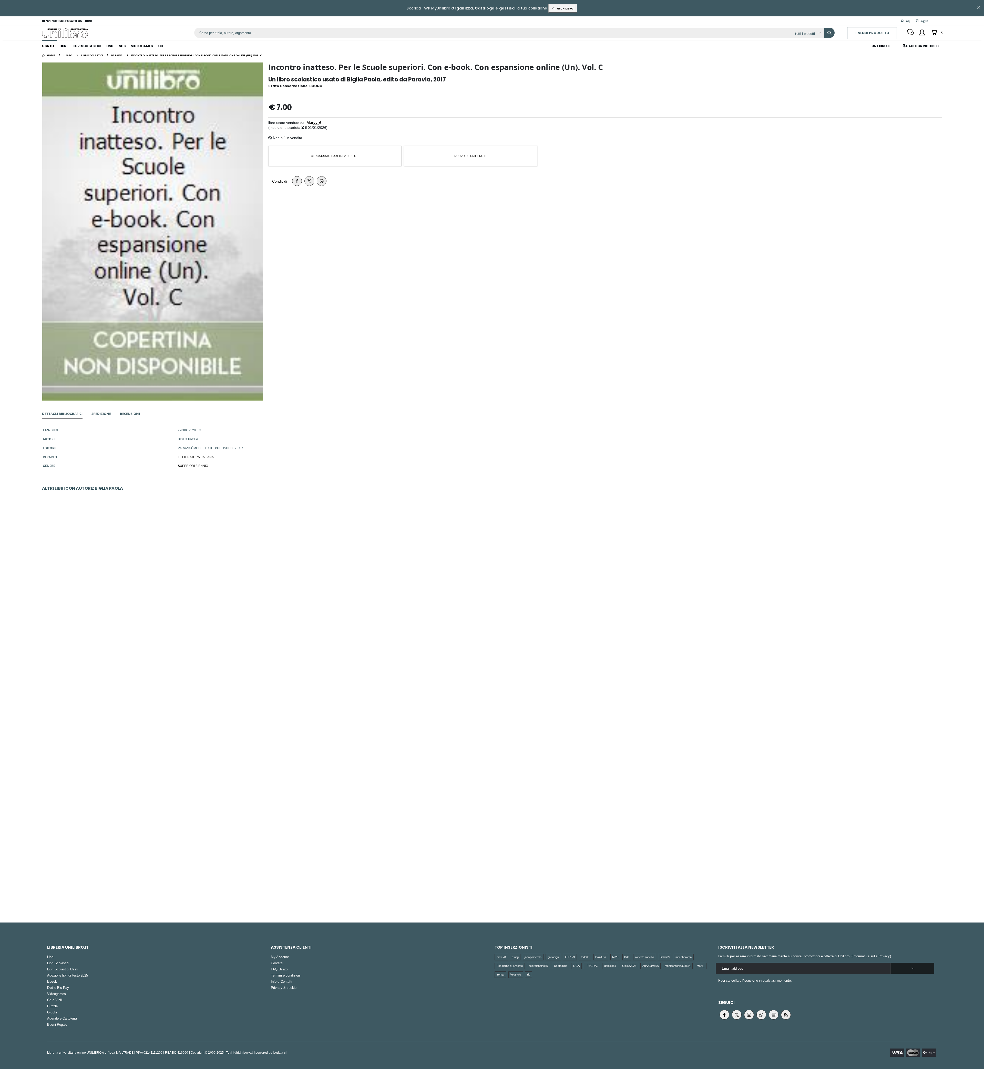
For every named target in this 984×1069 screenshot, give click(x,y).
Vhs (122, 46)
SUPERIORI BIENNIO (193, 466)
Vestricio (515, 974)
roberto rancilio (644, 957)
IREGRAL (592, 966)
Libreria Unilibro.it (68, 947)
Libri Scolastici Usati (62, 969)
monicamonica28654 (678, 966)
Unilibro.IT (881, 46)
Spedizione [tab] (101, 413)
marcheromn (683, 957)
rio (528, 974)
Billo (626, 957)
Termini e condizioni (286, 975)
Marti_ (700, 966)
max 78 (501, 957)
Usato (48, 46)
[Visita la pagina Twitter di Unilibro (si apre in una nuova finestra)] (737, 1015)
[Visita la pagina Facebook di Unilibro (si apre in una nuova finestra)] (724, 1015)
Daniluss (600, 957)
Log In (923, 21)
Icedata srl (280, 1052)
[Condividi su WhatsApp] (321, 181)
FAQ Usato (279, 969)
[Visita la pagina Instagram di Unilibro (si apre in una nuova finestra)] (749, 1015)
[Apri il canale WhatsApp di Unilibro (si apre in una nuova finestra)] (761, 1015)
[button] (936, 32)
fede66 (585, 957)
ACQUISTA (494, 620)
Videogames (142, 46)
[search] (829, 33)
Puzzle (52, 1006)
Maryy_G (314, 122)
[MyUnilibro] (922, 33)
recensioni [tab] (130, 413)
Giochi (52, 1012)
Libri (63, 46)
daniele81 (610, 966)
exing (515, 957)
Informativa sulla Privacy (871, 956)
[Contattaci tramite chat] (910, 33)
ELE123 (570, 957)
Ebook (52, 981)
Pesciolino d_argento (510, 966)
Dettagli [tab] (62, 413)
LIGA (576, 966)
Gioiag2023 (629, 966)
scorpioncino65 (538, 966)
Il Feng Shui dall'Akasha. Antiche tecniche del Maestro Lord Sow (492, 583)
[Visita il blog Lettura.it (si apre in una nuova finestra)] (773, 1015)
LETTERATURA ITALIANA (196, 457)
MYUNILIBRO (564, 8)
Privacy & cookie (283, 987)
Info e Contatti (281, 981)
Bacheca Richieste (922, 46)
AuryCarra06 (650, 966)
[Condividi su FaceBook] (297, 181)
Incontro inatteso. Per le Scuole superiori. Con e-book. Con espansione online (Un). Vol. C (492, 718)
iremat (500, 974)
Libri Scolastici (87, 46)
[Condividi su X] (309, 181)
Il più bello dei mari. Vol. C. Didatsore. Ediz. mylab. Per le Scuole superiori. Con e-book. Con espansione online (492, 853)
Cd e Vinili (55, 1000)
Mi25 (615, 957)
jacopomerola (533, 957)
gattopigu (553, 957)
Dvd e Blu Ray (58, 987)
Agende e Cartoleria (62, 1018)
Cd (160, 46)
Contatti (277, 963)
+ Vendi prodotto (872, 32)
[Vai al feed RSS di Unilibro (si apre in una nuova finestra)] (786, 1015)
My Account (280, 957)
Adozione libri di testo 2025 (67, 975)
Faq (907, 21)
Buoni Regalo (57, 1024)
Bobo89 (664, 957)
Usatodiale (560, 966)
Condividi (279, 181)
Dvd (110, 46)
